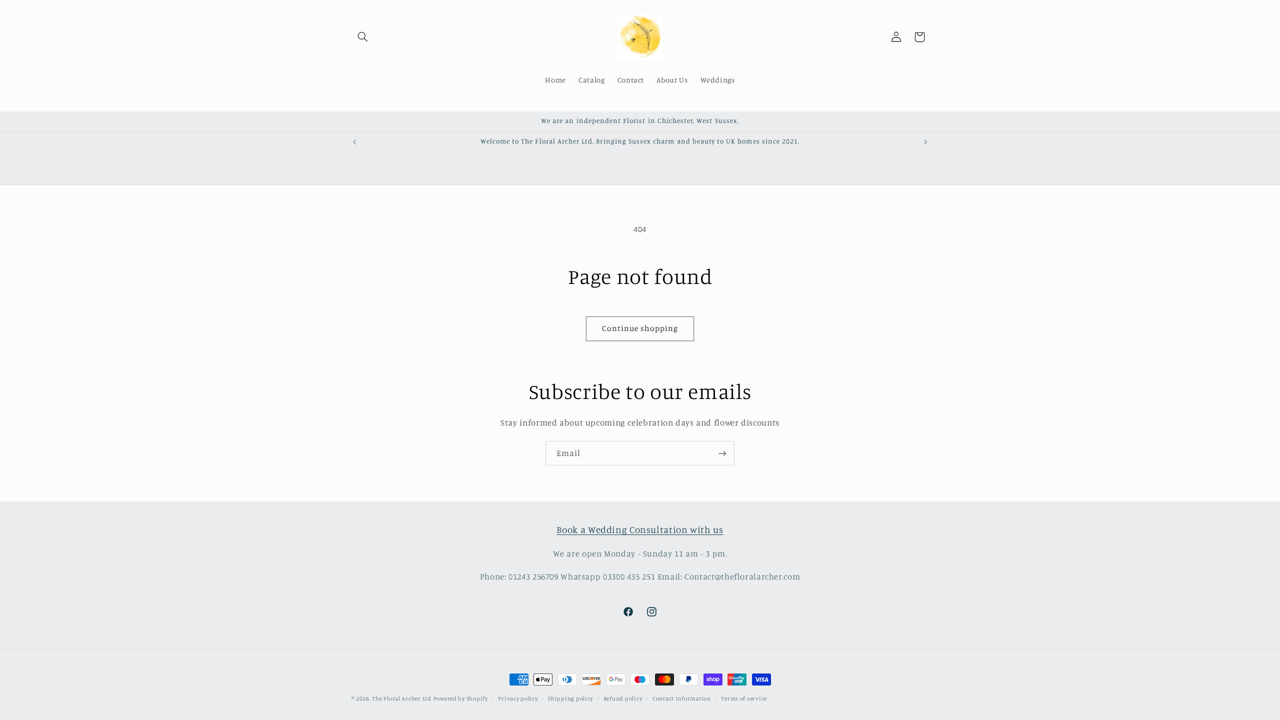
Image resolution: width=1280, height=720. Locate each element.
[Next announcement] (925, 142)
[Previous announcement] (355, 142)
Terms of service (744, 698)
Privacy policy (518, 698)
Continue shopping (640, 328)
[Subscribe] (722, 453)
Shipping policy (570, 698)
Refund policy (623, 698)
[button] (363, 37)
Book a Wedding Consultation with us (639, 529)
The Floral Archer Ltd (401, 698)
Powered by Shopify (461, 698)
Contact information (681, 698)
